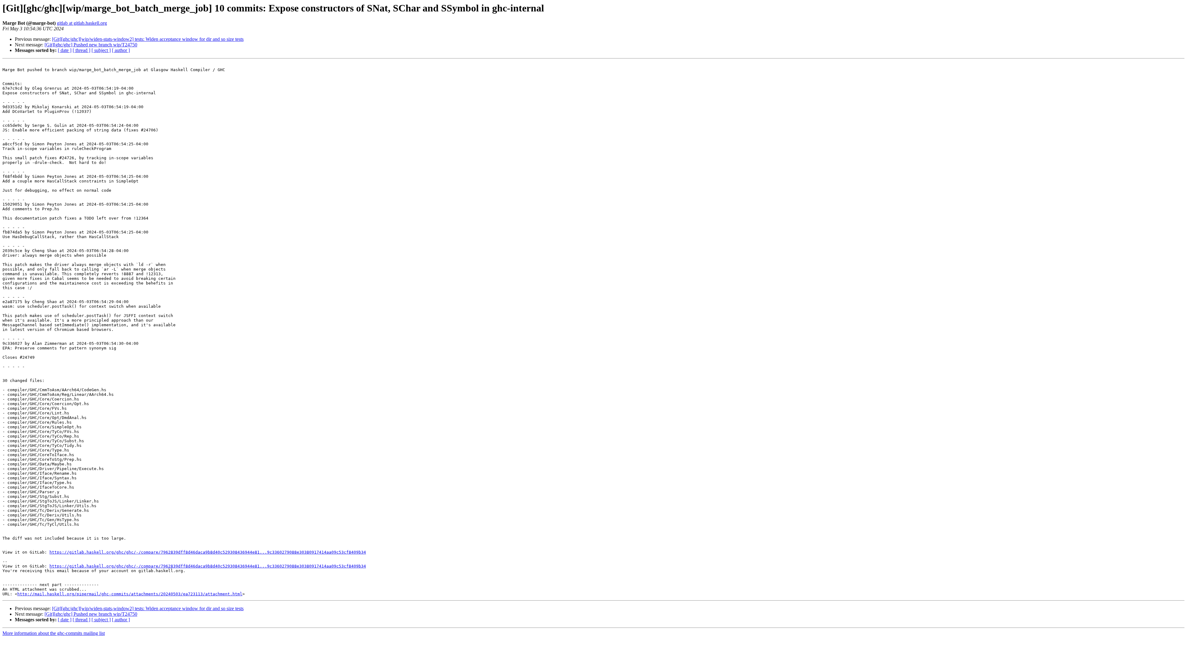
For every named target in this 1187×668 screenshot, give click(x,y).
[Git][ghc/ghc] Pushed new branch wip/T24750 (91, 44)
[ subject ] (101, 50)
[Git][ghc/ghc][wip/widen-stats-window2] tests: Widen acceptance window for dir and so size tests (148, 39)
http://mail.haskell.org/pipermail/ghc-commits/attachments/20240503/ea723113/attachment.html (129, 594)
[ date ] (64, 50)
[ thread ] (81, 50)
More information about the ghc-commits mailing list (53, 633)
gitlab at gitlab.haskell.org (82, 23)
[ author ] (121, 50)
